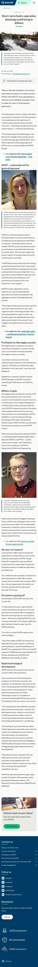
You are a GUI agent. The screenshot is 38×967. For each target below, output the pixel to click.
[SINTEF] (7, 2)
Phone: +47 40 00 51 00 (10, 848)
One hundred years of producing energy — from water (19, 157)
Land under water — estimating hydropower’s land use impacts (20, 334)
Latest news (6, 8)
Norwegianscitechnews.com (21, 74)
